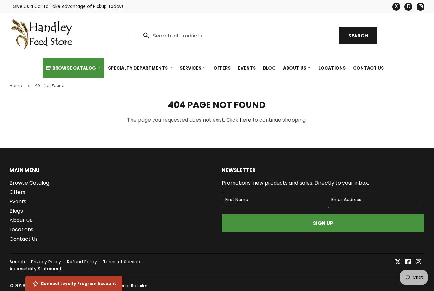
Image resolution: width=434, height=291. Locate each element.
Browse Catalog (74, 68)
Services (191, 68)
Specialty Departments (138, 68)
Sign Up (323, 223)
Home (16, 86)
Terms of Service (121, 262)
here (245, 120)
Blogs (16, 210)
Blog (269, 68)
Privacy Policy (46, 262)
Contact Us (368, 68)
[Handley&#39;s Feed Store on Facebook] (408, 262)
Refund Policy (82, 262)
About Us (295, 68)
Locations (332, 68)
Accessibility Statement (36, 269)
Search (362, 35)
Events (247, 68)
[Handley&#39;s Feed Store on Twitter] (398, 262)
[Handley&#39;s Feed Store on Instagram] (418, 262)
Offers (222, 68)
